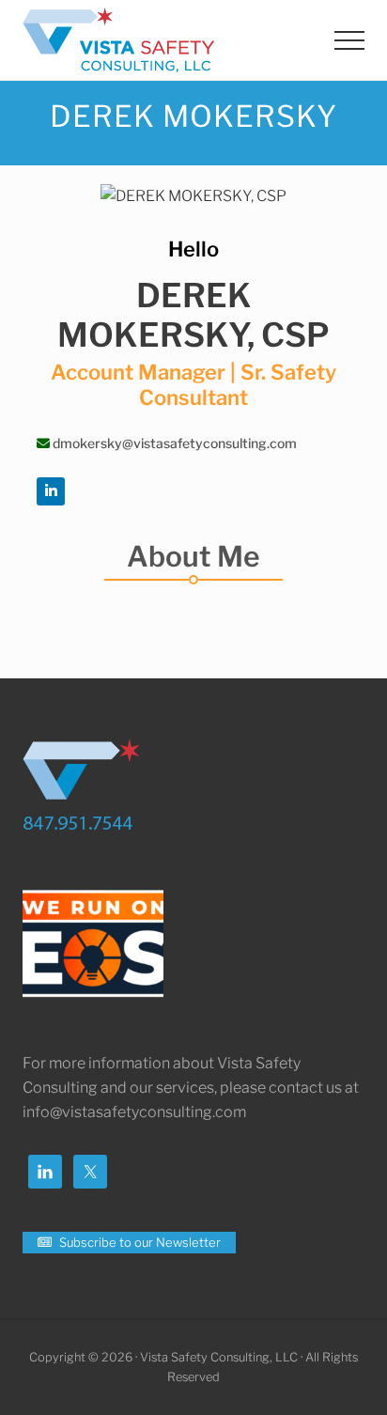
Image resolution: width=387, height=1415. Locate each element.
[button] (349, 40)
